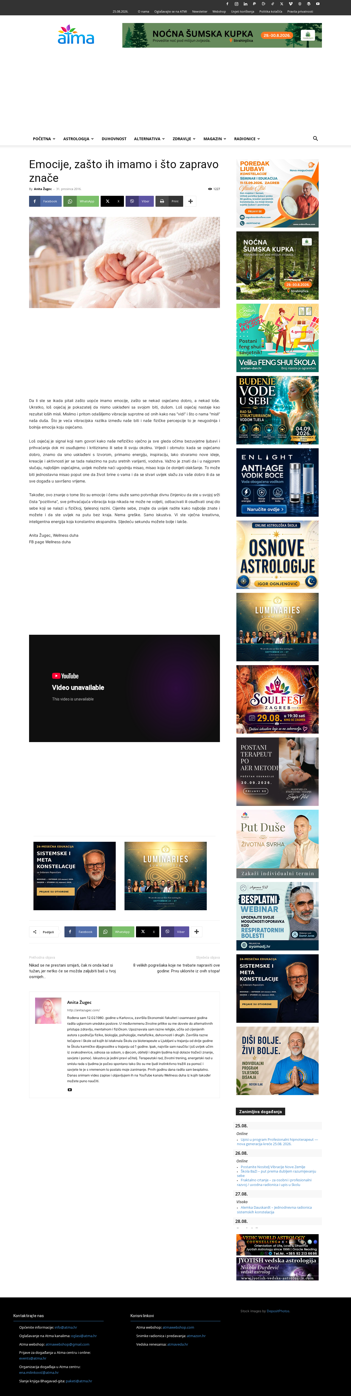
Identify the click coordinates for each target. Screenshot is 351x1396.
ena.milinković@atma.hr (39, 1372)
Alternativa (147, 138)
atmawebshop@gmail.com (67, 1344)
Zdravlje (182, 138)
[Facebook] (227, 4)
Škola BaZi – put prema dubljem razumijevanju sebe (276, 1173)
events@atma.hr (32, 1358)
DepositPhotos (278, 1311)
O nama (143, 11)
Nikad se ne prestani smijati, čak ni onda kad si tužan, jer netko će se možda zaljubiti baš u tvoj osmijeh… (72, 971)
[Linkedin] (245, 4)
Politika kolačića (270, 11)
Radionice (245, 138)
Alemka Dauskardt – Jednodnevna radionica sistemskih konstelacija (274, 1209)
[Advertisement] (175, 91)
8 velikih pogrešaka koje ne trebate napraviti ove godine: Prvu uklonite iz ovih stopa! (176, 968)
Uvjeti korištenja (242, 11)
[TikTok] (272, 4)
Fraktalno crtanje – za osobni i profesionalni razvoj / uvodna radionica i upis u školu (274, 1182)
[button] (315, 139)
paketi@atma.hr (79, 1380)
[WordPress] (309, 4)
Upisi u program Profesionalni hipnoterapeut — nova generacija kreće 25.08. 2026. (277, 1141)
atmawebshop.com (178, 1327)
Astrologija (76, 138)
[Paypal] (254, 4)
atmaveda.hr (177, 1344)
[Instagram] (236, 4)
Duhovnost (114, 138)
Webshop (219, 11)
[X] (282, 4)
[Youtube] (318, 4)
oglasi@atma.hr (84, 1335)
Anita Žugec (43, 189)
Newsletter (199, 11)
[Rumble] (263, 4)
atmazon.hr (196, 1335)
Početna (42, 138)
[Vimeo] (291, 4)
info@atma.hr (66, 1327)
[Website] (300, 4)
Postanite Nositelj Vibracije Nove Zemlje (273, 1166)
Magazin (212, 138)
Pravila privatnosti (300, 11)
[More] (190, 201)
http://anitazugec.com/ (83, 1010)
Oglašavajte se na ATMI (170, 11)
